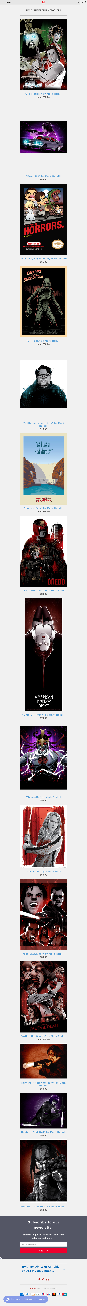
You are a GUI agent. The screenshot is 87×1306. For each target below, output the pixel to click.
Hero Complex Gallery (46, 1288)
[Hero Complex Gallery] (43, 2)
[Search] (78, 2)
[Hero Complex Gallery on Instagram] (47, 1280)
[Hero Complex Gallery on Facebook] (39, 1280)
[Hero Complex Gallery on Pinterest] (43, 1280)
